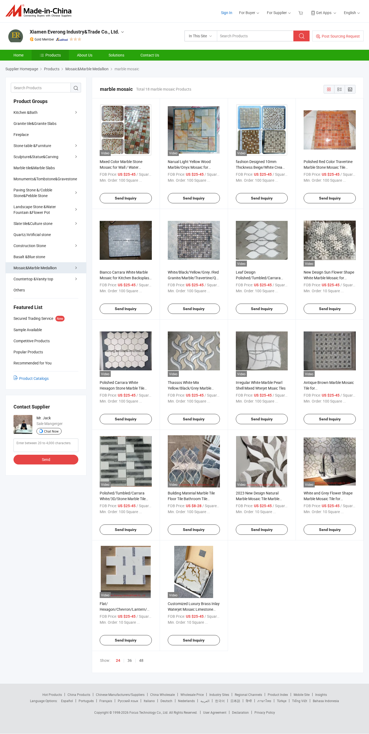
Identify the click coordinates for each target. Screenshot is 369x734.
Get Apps (323, 12)
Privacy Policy (264, 712)
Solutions (116, 55)
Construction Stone (30, 245)
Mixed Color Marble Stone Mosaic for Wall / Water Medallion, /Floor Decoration (123, 167)
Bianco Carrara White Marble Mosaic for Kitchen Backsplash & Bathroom (125, 278)
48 (141, 660)
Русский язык (128, 701)
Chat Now (51, 431)
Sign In (226, 12)
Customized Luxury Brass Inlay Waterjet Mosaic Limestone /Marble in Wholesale (194, 609)
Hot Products (52, 694)
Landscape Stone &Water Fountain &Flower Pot (35, 209)
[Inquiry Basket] (301, 12)
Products (53, 55)
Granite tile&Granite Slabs (35, 123)
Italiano (149, 701)
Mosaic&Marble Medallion (35, 267)
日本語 (235, 701)
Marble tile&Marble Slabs (34, 167)
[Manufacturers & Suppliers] (40, 10)
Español (67, 701)
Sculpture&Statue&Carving (36, 156)
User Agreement (214, 712)
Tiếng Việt (299, 701)
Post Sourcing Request (341, 36)
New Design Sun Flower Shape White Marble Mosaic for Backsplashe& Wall (329, 278)
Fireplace (21, 134)
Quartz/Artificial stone (32, 234)
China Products (79, 694)
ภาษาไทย (264, 701)
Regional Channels (248, 694)
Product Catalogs (34, 378)
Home (19, 55)
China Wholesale (162, 694)
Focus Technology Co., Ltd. (149, 712)
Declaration (240, 712)
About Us (84, 55)
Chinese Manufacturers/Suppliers (120, 694)
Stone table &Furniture (32, 145)
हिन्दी (249, 701)
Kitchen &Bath (26, 112)
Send (46, 459)
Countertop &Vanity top (33, 278)
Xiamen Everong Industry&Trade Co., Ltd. (74, 32)
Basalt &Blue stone (29, 256)
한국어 (220, 701)
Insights (321, 694)
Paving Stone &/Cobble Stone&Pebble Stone (33, 192)
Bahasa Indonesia (326, 701)
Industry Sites (219, 694)
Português (86, 701)
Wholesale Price (192, 694)
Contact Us (149, 55)
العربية (204, 701)
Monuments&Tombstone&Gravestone (45, 178)
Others (19, 290)
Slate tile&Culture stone (33, 223)
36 (130, 660)
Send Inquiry (125, 198)
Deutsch (166, 701)
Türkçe (281, 701)
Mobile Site (302, 694)
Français (105, 701)
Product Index (278, 694)
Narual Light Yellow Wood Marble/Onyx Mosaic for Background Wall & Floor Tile (191, 167)
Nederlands (186, 701)
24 (118, 660)
